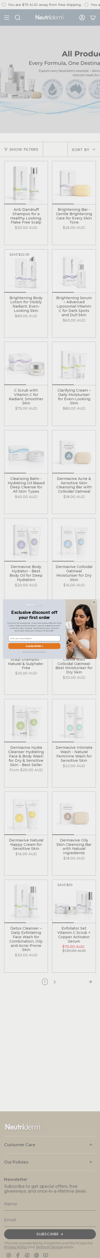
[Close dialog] (94, 602)
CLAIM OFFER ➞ (34, 645)
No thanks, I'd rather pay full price (34, 652)
